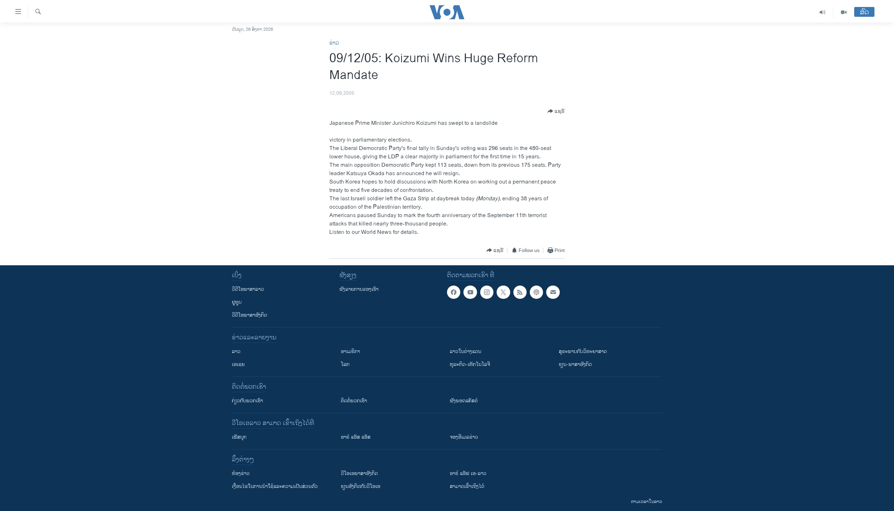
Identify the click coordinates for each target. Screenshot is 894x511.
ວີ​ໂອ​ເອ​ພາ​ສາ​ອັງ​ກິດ (359, 473)
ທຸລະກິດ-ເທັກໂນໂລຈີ (470, 364)
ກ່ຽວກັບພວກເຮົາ (247, 400)
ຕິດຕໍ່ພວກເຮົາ (354, 400)
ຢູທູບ (237, 302)
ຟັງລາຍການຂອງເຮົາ (359, 289)
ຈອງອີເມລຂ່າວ (464, 437)
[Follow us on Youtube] (470, 292)
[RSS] (520, 292)
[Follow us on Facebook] (453, 292)
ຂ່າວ (334, 43)
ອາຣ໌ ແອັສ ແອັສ (356, 437)
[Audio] (822, 12)
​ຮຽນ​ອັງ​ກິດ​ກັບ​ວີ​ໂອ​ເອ (360, 486)
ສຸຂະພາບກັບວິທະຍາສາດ (583, 351)
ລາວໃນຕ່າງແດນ (465, 351)
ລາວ (236, 351)
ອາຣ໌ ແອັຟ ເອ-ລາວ (468, 473)
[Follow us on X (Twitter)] (503, 292)
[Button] (556, 111)
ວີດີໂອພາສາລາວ (248, 289)
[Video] (843, 12)
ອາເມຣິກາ (350, 351)
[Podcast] (536, 292)
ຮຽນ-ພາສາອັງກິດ (575, 364)
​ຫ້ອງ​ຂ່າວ (241, 473)
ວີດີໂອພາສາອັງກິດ (249, 315)
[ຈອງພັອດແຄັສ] (552, 292)
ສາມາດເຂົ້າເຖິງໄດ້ (467, 486)
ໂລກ (345, 364)
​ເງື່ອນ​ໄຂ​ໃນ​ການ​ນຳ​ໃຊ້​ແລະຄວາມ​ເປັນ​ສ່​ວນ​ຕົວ (275, 486)
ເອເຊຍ (238, 364)
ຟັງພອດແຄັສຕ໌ (464, 400)
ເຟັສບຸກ (239, 437)
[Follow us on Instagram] (486, 292)
